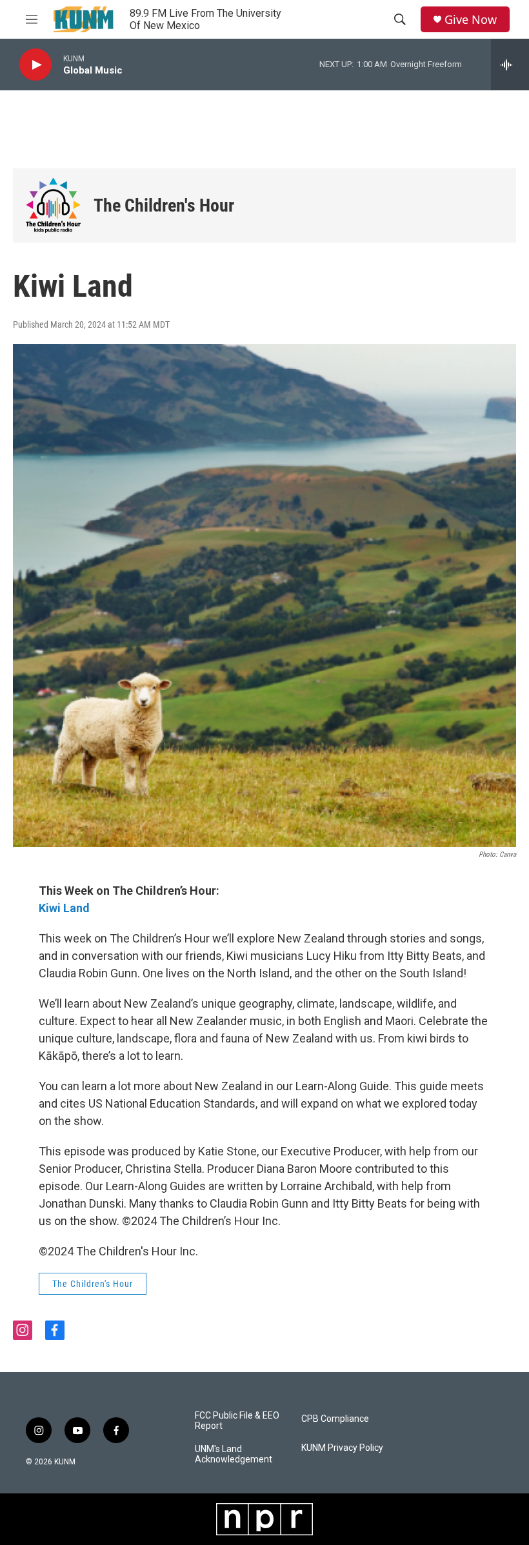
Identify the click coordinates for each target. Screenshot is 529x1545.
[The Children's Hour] (53, 205)
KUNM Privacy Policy (342, 1448)
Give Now (470, 19)
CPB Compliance (335, 1419)
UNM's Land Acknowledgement (233, 1454)
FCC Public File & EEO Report (237, 1421)
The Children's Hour (164, 205)
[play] (35, 64)
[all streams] (510, 64)
